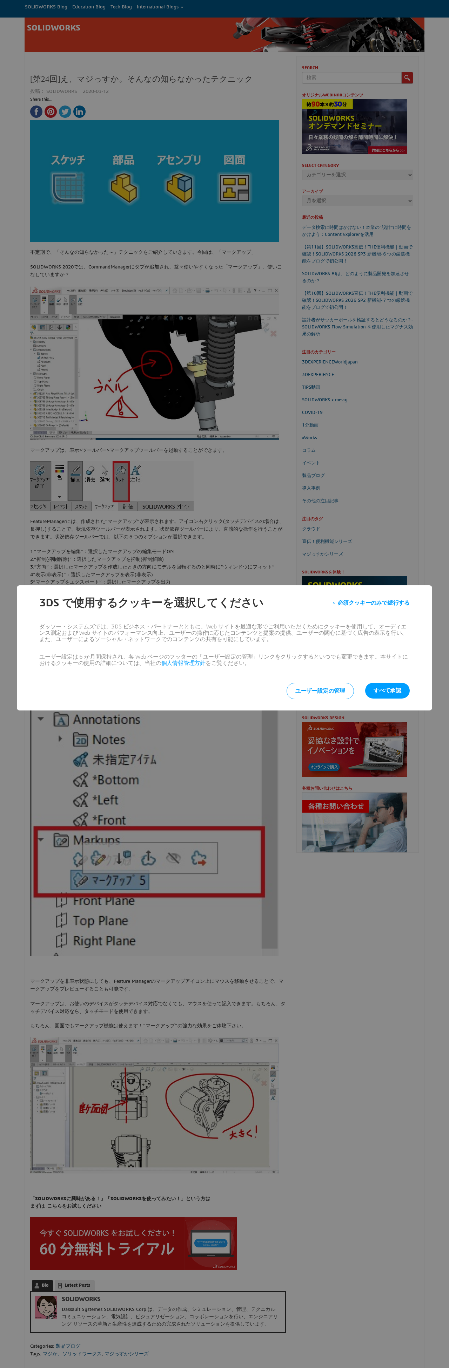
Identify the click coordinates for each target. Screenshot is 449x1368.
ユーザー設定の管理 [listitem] (320, 691)
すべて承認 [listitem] (387, 690)
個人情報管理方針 (183, 663)
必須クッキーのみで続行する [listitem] (374, 603)
